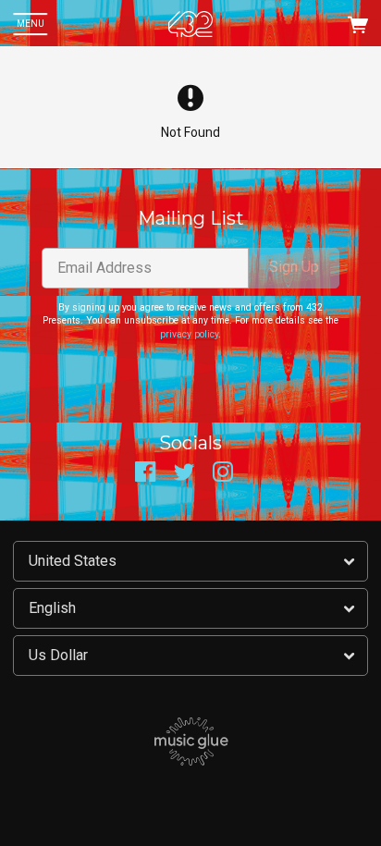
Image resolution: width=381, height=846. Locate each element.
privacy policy (189, 334)
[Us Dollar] (190, 655)
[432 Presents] (190, 24)
